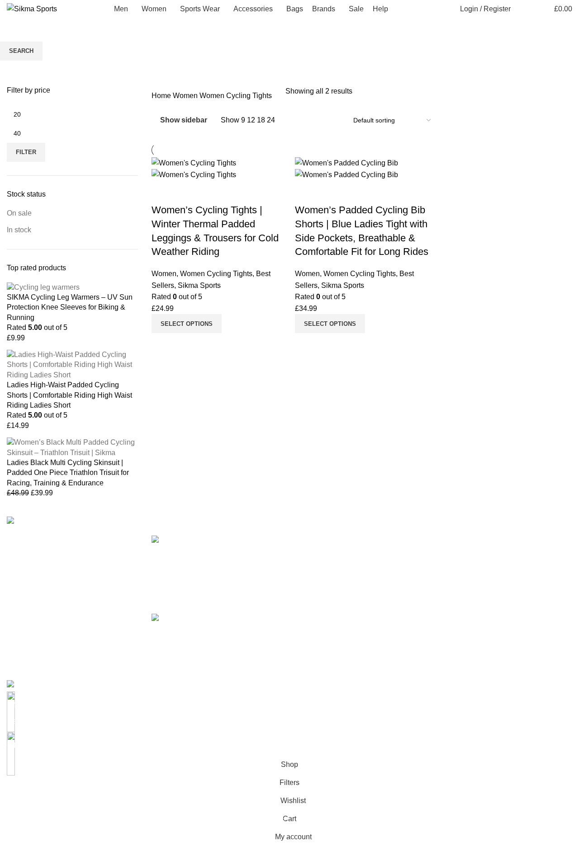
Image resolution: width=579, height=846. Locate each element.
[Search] (522, 9)
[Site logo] (32, 8)
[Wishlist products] (538, 9)
